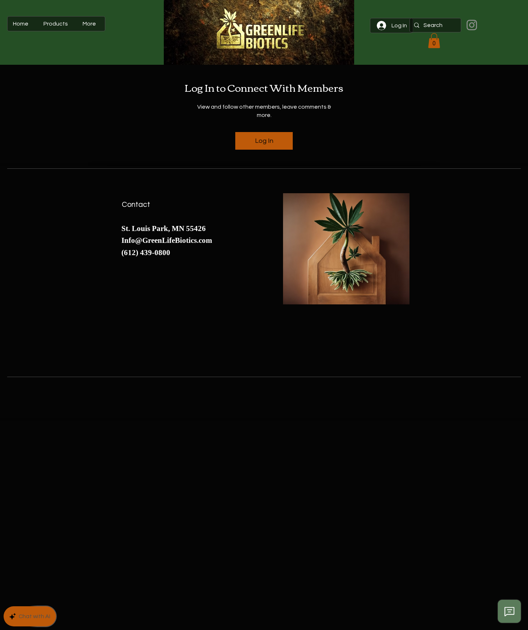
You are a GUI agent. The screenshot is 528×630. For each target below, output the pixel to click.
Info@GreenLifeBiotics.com (166, 240)
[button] (434, 40)
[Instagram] (472, 25)
